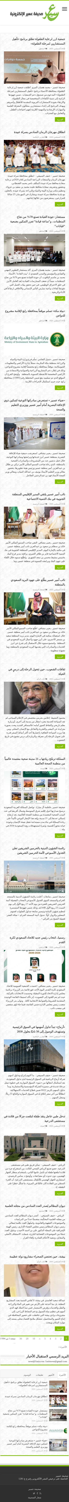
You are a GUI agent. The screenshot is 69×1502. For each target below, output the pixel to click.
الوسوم (27, 1375)
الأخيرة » (63, 1347)
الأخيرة (62, 1375)
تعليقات (39, 1375)
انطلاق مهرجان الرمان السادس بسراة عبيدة (39, 132)
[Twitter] (34, 1493)
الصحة (42, 768)
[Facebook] (37, 1493)
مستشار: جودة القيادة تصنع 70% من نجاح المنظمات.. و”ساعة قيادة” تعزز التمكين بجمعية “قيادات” (37, 221)
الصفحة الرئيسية (39, 415)
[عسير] (34, 12)
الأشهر (51, 1375)
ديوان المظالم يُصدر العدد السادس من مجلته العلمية (35, 1205)
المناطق (42, 49)
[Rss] (40, 1493)
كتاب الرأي (41, 679)
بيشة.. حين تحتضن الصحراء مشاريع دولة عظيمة (37, 1256)
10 (34, 1338)
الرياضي (42, 947)
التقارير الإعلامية (39, 137)
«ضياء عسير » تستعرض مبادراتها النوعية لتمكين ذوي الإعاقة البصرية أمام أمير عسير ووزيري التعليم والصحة (34, 405)
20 (27, 1338)
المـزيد (60, 119)
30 (20, 1338)
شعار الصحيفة (34, 1497)
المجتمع (42, 1211)
